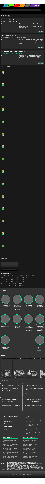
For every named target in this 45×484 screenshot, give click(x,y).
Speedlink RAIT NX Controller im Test (10, 388)
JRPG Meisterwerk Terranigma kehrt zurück (32, 417)
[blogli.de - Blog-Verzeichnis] (13, 463)
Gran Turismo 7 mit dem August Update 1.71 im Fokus (29, 453)
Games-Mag (9, 466)
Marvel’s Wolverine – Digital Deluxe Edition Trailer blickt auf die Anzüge (28, 448)
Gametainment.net (10, 469)
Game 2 (22, 466)
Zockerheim (19, 468)
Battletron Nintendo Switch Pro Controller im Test (18, 277)
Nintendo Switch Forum (21, 467)
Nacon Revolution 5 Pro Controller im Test (11, 405)
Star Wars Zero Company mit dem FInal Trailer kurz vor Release (10, 448)
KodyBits (13, 468)
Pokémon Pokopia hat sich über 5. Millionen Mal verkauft (32, 425)
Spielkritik (28, 467)
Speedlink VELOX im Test (7, 390)
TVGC (29, 468)
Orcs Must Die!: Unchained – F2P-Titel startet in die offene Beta (21, 275)
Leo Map (3, 279)
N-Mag (42, 467)
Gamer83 (27, 466)
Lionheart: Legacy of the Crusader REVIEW (14, 283)
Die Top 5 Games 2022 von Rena (8, 20)
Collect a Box (2, 469)
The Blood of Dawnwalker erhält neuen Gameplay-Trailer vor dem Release (10, 457)
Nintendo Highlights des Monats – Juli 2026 (33, 433)
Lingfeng (3, 281)
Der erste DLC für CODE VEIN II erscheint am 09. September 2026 (10, 444)
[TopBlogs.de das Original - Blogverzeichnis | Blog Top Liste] (19, 465)
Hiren (28, 476)
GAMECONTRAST (25, 472)
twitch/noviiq (24, 468)
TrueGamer (13, 467)
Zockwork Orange (40, 468)
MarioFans (40, 466)
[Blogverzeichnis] (32, 462)
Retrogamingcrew (18, 469)
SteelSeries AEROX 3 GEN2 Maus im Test (11, 385)
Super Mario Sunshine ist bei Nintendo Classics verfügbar (33, 429)
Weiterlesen (40, 31)
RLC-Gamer (33, 468)
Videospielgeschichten (35, 467)
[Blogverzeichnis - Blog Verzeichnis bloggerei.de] (17, 462)
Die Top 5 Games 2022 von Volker (8, 35)
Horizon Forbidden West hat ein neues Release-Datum (13, 51)
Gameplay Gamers (16, 466)
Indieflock (9, 468)
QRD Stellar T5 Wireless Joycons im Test (33, 405)
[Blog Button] (36, 465)
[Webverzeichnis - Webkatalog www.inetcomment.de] (31, 463)
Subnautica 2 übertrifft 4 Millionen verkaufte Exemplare (17, 279)
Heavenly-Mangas (33, 466)
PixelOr (8, 467)
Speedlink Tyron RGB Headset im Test (10, 399)
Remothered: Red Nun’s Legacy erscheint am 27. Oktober (33, 421)
